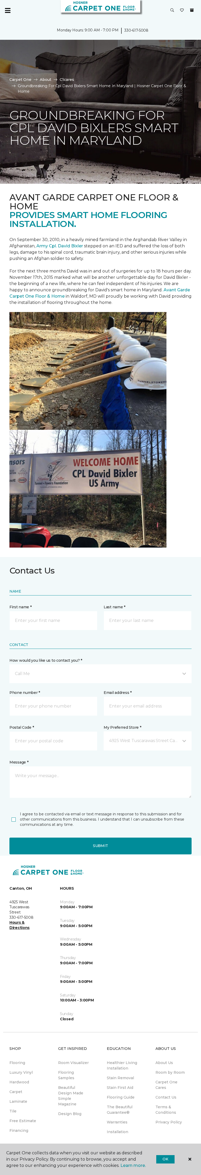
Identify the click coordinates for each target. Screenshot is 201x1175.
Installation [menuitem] (117, 1131)
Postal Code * (21, 727)
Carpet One (20, 79)
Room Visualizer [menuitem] (73, 1062)
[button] (172, 10)
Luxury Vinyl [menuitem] (21, 1072)
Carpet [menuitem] (15, 1091)
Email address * (118, 692)
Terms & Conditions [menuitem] (165, 1110)
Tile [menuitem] (12, 1111)
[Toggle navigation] (7, 10)
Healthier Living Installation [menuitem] (122, 1065)
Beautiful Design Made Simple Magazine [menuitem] (70, 1095)
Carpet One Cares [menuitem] (166, 1085)
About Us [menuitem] (164, 1062)
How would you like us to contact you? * (45, 660)
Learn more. (133, 1165)
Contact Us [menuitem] (165, 1097)
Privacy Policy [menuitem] (168, 1122)
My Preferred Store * (122, 727)
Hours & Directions (19, 925)
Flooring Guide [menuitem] (121, 1097)
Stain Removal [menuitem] (120, 1078)
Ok (165, 1159)
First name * (20, 607)
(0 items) (192, 10)
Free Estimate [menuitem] (22, 1120)
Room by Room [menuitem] (170, 1072)
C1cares (67, 79)
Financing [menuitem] (18, 1130)
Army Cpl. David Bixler (59, 245)
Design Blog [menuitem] (69, 1113)
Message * (18, 762)
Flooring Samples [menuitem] (66, 1075)
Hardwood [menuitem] (19, 1082)
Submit (100, 845)
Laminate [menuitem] (18, 1101)
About (45, 79)
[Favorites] (182, 10)
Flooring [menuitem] (17, 1062)
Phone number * (24, 692)
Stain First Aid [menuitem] (120, 1087)
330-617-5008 (136, 30)
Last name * (114, 607)
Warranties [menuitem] (117, 1122)
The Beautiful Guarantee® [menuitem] (119, 1110)
